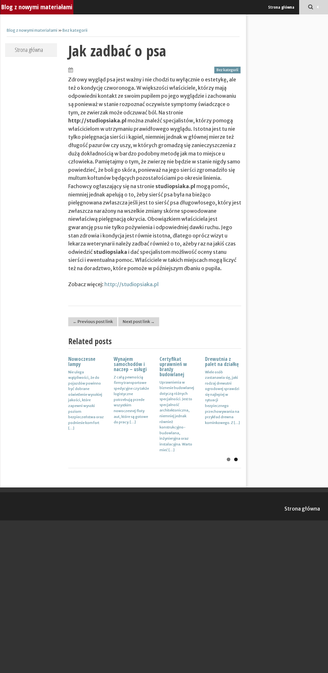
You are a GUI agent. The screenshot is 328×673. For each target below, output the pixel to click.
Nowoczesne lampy (81, 361)
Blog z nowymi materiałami (36, 7)
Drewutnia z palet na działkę (222, 361)
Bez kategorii (74, 30)
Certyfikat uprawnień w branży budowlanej (173, 366)
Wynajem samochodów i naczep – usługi (130, 364)
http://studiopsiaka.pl (131, 284)
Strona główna (281, 7)
